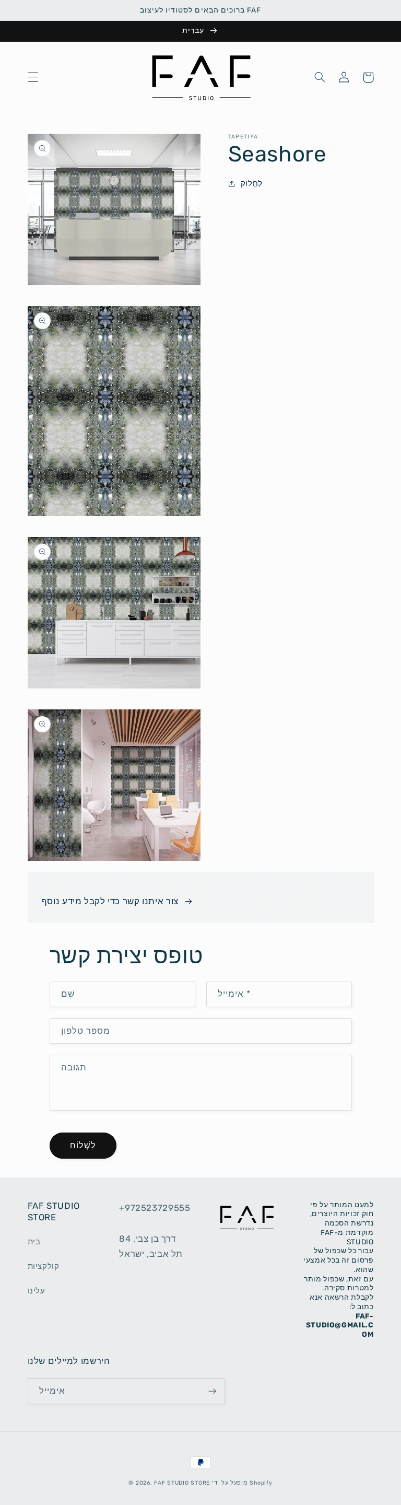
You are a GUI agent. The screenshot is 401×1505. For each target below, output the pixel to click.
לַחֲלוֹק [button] (252, 183)
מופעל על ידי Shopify (242, 1482)
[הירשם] (212, 1391)
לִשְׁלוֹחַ (82, 1145)
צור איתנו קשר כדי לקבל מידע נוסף (110, 901)
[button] (33, 77)
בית (34, 1241)
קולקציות (44, 1266)
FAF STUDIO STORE (182, 1482)
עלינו (36, 1291)
